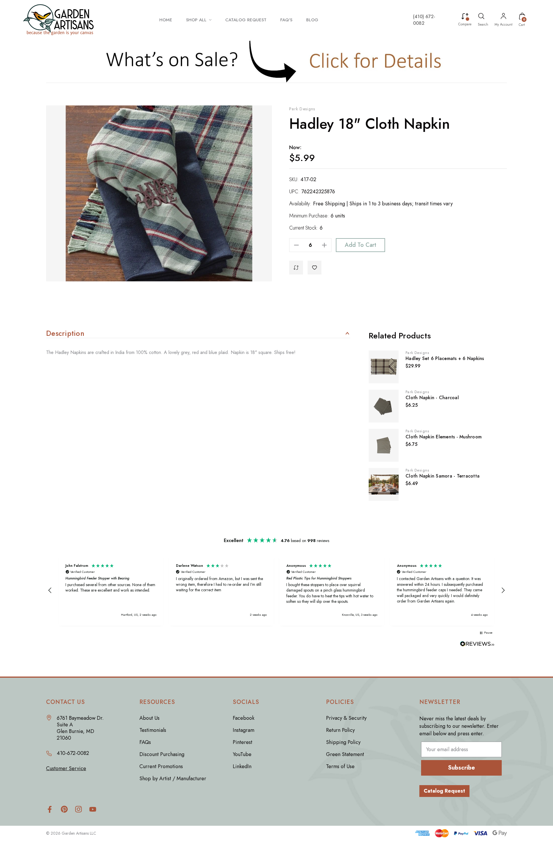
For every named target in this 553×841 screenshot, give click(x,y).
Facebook (243, 718)
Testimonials (152, 730)
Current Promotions (161, 766)
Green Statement (345, 754)
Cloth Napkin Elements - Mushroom (444, 436)
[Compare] (464, 17)
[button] (276, 61)
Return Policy (340, 730)
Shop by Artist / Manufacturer (172, 778)
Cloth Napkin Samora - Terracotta (443, 476)
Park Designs (302, 109)
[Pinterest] (64, 809)
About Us (149, 718)
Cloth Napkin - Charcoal (432, 397)
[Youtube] (92, 809)
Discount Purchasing (161, 754)
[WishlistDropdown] (314, 267)
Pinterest (242, 742)
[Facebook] (49, 809)
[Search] (481, 17)
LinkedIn (242, 766)
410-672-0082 (73, 753)
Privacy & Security (346, 718)
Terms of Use (340, 766)
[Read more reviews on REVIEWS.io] (477, 644)
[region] (276, 590)
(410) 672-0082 (424, 19)
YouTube (242, 754)
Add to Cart (360, 245)
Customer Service (66, 768)
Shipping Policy (343, 742)
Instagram (243, 730)
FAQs (145, 742)
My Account (503, 24)
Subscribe (461, 768)
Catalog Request (444, 791)
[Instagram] (78, 809)
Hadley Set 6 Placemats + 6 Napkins (445, 358)
